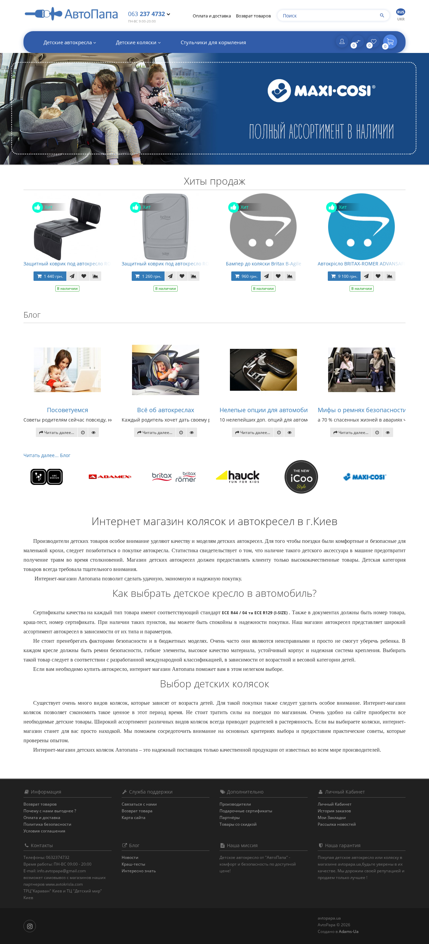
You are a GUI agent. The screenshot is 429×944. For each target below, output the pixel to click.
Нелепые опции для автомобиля (267, 410)
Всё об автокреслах (165, 410)
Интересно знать (139, 871)
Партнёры (230, 817)
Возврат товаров (253, 16)
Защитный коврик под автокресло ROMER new (176, 263)
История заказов (334, 811)
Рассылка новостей (337, 824)
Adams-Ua (349, 931)
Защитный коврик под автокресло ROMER (72, 263)
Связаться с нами (139, 804)
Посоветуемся (67, 410)
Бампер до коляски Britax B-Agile (263, 263)
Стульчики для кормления (213, 42)
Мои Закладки (332, 817)
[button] (390, 42)
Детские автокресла (68, 42)
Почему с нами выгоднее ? (49, 811)
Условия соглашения (44, 831)
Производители (235, 804)
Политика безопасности (47, 824)
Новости (130, 857)
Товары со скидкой (238, 824)
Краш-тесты (133, 864)
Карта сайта (133, 817)
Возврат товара (137, 811)
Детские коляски (137, 42)
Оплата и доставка (212, 16)
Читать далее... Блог (46, 455)
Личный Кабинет (335, 804)
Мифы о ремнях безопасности (362, 410)
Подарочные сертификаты (246, 811)
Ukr (401, 18)
